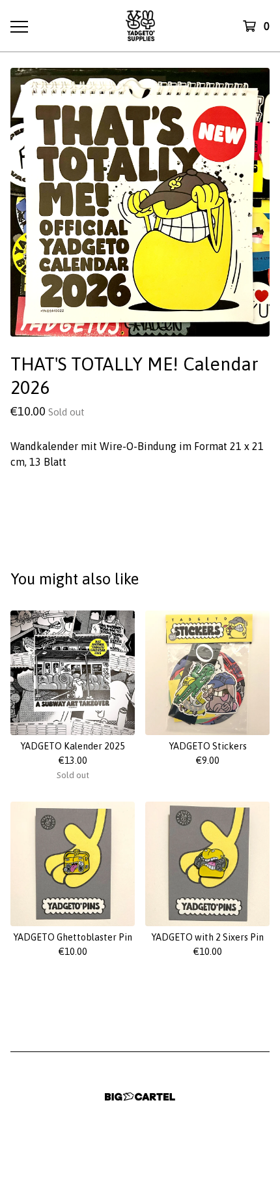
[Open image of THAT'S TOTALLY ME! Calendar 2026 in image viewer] (140, 202)
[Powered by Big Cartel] (140, 1096)
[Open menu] (19, 26)
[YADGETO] (140, 25)
